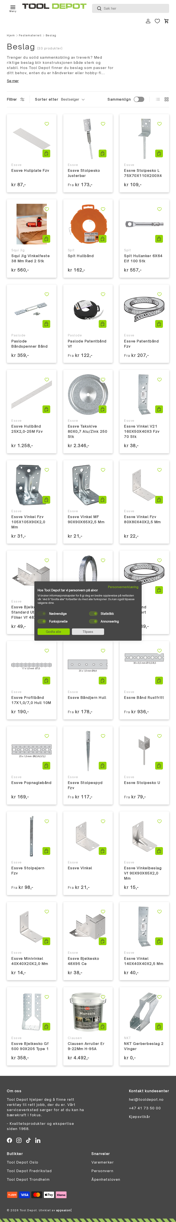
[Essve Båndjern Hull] (88, 665)
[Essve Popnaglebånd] (31, 751)
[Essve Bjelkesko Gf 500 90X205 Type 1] (31, 1012)
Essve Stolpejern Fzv (27, 870)
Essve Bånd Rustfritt (144, 697)
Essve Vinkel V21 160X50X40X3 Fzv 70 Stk (142, 431)
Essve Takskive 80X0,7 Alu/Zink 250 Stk (88, 431)
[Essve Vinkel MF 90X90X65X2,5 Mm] (88, 485)
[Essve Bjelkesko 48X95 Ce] (88, 926)
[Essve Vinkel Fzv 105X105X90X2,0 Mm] (31, 485)
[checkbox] (42, 613)
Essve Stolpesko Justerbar (84, 173)
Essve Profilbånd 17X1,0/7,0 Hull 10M (31, 700)
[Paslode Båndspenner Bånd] (31, 309)
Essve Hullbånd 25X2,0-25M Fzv (27, 429)
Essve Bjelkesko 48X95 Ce (83, 961)
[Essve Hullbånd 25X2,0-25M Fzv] (31, 394)
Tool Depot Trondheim (28, 1179)
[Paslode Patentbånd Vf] (88, 309)
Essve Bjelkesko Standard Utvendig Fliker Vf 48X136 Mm (31, 612)
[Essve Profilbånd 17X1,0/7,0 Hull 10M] (31, 665)
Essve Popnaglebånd (31, 782)
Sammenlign (119, 99)
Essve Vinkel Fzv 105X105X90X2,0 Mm (28, 522)
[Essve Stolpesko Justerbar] (88, 139)
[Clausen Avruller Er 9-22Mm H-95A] (88, 1012)
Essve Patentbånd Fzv (141, 343)
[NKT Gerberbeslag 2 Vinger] (144, 1012)
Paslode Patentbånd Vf (87, 343)
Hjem (11, 35)
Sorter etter (46, 99)
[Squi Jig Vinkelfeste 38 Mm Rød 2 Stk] (31, 224)
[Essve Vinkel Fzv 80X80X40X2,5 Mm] (144, 485)
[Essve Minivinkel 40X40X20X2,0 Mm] (31, 926)
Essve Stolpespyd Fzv (85, 785)
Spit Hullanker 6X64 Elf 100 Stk (143, 258)
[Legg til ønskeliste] (47, 124)
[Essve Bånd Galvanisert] (144, 575)
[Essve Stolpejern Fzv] (31, 836)
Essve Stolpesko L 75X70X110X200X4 (143, 173)
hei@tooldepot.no (146, 1099)
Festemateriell (30, 35)
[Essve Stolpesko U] (144, 751)
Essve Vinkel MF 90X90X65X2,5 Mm (86, 519)
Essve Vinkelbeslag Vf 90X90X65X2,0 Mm (143, 873)
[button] (166, 21)
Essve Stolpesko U (142, 782)
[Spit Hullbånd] (88, 224)
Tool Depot (28, 1210)
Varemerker (102, 1162)
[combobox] (130, 8)
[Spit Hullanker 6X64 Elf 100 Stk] (144, 224)
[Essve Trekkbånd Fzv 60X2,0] (88, 575)
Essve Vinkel (80, 868)
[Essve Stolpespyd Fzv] (88, 751)
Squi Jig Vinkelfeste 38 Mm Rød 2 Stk (30, 258)
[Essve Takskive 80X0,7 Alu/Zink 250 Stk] (88, 394)
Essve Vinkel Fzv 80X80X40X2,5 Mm (142, 519)
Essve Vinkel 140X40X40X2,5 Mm (143, 961)
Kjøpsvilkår (139, 1117)
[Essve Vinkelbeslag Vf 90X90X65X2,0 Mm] (144, 836)
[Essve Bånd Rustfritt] (144, 665)
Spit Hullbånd (81, 256)
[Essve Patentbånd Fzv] (144, 309)
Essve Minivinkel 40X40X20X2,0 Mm (29, 961)
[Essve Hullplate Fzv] (31, 139)
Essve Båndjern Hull (87, 697)
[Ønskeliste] (157, 21)
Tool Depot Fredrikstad (29, 1171)
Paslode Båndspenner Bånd (29, 343)
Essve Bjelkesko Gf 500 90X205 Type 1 (30, 1046)
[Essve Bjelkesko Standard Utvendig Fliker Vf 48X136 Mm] (31, 575)
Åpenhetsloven (105, 1179)
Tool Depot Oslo (22, 1162)
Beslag (51, 35)
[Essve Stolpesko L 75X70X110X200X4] (144, 139)
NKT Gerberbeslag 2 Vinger (144, 1046)
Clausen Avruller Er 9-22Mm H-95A (86, 1046)
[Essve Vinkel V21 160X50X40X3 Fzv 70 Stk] (144, 394)
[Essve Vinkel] (88, 836)
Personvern (102, 1171)
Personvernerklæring (123, 587)
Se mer (13, 81)
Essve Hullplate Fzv (30, 170)
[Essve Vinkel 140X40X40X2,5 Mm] (144, 926)
